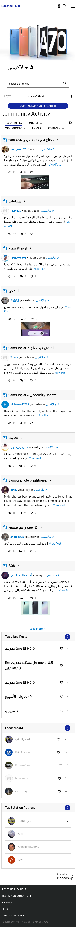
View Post (55, 164)
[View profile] (5, 149)
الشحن (13, 291)
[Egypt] (10, 5)
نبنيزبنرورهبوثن (19, 447)
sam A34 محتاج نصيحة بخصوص (31, 140)
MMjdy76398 (18, 257)
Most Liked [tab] (35, 123)
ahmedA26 (17, 536)
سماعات (14, 201)
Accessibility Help (14, 889)
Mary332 (15, 210)
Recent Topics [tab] (13, 123)
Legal (5, 909)
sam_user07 (18, 149)
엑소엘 (14, 300)
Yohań (14, 357)
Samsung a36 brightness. (27, 480)
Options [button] (65, 96)
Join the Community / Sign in (38, 105)
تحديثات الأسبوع (17, 697)
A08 (11, 566)
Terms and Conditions (17, 895)
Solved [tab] (36, 128)
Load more (36, 628)
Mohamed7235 (19, 404)
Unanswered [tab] (56, 128)
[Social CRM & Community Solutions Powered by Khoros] (65, 877)
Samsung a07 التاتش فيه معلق (31, 348)
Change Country (13, 915)
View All (38, 636)
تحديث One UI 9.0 (18, 648)
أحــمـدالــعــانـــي (21, 575)
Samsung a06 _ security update (32, 395)
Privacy (7, 902)
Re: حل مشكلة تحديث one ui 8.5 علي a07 (29, 665)
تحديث (13, 437)
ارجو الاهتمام (17, 248)
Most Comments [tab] (15, 128)
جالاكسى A (48, 149)
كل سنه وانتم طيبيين (23, 527)
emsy (13, 490)
